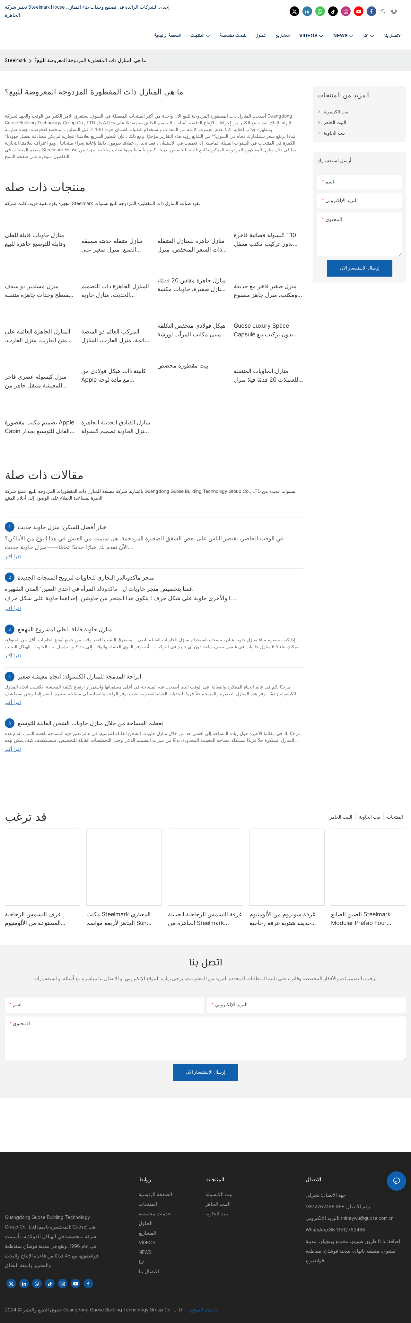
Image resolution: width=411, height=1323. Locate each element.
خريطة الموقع (203, 1310)
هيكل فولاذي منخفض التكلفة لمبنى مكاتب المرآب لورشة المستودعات (191, 330)
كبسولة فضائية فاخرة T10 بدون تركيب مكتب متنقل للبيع (265, 240)
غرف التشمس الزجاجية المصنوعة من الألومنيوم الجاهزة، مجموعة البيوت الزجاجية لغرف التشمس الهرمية (34, 919)
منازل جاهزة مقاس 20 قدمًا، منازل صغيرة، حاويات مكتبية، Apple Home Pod (191, 285)
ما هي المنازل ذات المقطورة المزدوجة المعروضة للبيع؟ (90, 60)
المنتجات (395, 817)
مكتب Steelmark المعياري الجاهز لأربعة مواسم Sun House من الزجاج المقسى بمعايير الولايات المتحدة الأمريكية (118, 919)
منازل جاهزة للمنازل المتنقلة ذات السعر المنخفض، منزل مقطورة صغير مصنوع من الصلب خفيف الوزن (191, 245)
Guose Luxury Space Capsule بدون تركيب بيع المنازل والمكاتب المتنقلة (263, 330)
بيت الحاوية (369, 817)
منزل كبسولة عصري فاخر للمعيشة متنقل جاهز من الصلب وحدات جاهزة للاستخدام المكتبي (36, 381)
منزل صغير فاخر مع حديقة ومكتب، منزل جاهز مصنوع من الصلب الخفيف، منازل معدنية (265, 291)
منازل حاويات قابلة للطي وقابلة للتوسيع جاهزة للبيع (35, 239)
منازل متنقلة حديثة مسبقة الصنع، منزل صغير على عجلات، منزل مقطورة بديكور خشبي (112, 245)
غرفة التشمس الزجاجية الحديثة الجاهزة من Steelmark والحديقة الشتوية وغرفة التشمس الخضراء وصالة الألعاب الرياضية (205, 919)
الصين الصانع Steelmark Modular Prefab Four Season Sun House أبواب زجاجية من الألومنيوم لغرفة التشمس (363, 919)
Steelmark (15, 60)
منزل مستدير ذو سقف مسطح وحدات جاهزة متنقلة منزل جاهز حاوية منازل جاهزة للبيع (38, 291)
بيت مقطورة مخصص (182, 365)
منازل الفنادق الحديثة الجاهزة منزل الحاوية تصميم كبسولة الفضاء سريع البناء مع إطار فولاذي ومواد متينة (115, 427)
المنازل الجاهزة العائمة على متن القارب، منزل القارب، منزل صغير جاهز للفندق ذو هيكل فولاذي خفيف (37, 336)
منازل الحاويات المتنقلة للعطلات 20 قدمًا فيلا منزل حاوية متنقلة (266, 376)
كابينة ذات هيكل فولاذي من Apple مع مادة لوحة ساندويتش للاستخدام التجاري (115, 376)
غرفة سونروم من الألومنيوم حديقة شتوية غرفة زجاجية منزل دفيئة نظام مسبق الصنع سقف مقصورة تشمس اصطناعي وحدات (284, 919)
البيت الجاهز (341, 817)
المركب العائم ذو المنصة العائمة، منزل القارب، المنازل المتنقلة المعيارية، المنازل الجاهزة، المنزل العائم (116, 336)
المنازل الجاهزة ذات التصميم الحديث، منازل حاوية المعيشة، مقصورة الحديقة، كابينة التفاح (115, 291)
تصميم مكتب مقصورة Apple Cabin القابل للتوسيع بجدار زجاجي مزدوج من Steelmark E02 (39, 427)
